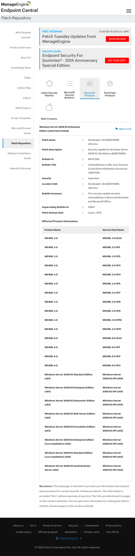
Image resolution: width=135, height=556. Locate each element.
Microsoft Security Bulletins (69, 95)
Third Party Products (110, 94)
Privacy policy (114, 525)
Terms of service (52, 525)
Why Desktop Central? (23, 35)
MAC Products (49, 119)
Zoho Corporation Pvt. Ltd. (60, 547)
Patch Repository (21, 143)
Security (73, 525)
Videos (27, 98)
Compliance (92, 525)
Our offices (112, 532)
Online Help (24, 87)
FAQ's (27, 77)
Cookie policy (23, 532)
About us (18, 525)
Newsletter (71, 532)
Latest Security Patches (49, 94)
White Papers (23, 108)
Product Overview (20, 47)
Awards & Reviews (20, 168)
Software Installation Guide (19, 156)
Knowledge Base (21, 67)
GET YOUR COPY (117, 60)
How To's (26, 57)
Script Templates (21, 118)
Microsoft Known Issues (21, 131)
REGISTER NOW (117, 39)
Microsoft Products (89, 94)
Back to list (125, 129)
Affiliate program (48, 532)
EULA (33, 525)
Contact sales (92, 532)
